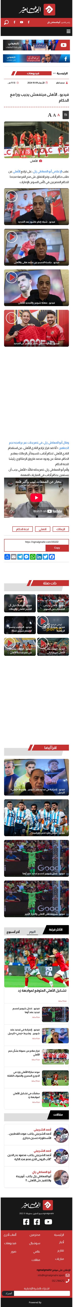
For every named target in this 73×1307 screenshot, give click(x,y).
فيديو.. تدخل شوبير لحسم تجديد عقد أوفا (44, 873)
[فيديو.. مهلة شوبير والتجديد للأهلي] (36, 287)
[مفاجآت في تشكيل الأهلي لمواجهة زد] (55, 1099)
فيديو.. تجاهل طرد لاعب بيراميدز (48, 832)
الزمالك (60, 529)
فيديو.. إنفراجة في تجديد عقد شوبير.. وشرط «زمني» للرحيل (37, 791)
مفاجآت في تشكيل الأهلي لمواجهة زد (26, 1095)
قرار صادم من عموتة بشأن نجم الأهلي (24, 1053)
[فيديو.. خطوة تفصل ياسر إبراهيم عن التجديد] (36, 328)
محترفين (35, 1234)
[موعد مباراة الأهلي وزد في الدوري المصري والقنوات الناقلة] (55, 1078)
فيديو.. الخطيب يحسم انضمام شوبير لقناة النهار (20, 629)
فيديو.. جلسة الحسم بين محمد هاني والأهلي (36, 262)
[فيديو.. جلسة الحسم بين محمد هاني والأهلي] (36, 247)
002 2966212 (58, 1281)
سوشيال (34, 1243)
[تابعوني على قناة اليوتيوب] (36, 45)
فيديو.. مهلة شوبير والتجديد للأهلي (36, 302)
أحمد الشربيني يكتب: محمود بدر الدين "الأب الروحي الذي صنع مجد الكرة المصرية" (29, 1157)
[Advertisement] (36, 392)
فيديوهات (33, 73)
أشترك (8, 1293)
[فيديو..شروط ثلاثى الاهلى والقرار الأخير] (36, 899)
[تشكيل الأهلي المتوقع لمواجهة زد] (36, 962)
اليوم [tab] (32, 931)
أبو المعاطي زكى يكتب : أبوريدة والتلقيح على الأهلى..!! (33, 1178)
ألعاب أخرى (10, 1234)
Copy (57, 547)
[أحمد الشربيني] (61, 1135)
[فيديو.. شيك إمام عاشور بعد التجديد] (36, 206)
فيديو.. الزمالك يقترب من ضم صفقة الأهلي (20, 650)
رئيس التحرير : (58, 22)
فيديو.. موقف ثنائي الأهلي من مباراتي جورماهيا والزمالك (55, 650)
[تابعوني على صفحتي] (36, 58)
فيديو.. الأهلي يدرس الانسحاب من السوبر (54, 607)
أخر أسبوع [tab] (13, 932)
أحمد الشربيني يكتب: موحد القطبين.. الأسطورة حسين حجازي (29, 1135)
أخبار (61, 1242)
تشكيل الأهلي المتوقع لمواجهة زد (42, 990)
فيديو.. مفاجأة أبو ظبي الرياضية (53, 629)
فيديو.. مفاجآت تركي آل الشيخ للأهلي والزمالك (20, 607)
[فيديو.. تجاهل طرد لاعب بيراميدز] (36, 817)
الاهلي (42, 529)
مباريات (59, 1259)
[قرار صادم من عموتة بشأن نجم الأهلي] (55, 1056)
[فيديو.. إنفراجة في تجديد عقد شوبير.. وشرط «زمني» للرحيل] (36, 777)
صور (13, 1251)
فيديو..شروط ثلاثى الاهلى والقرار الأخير (45, 913)
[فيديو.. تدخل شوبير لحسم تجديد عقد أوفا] (36, 858)
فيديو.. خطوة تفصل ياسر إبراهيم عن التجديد (36, 343)
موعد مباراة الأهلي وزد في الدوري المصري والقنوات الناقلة (23, 1074)
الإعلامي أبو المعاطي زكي (47, 171)
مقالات (58, 1114)
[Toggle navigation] (68, 31)
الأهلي (16, 171)
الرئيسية (62, 73)
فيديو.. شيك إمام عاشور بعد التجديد (36, 221)
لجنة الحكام (22, 529)
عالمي (36, 1251)
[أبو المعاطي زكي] (61, 1177)
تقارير (60, 1250)
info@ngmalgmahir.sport (51, 1275)
